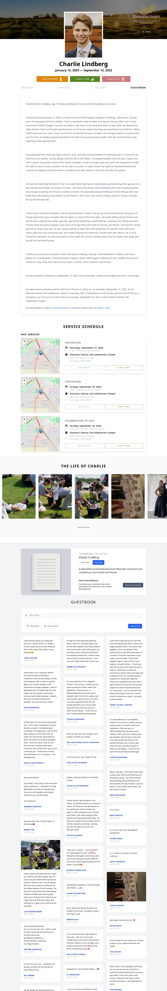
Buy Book (98, 562)
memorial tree (60, 307)
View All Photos (83, 527)
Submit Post (135, 626)
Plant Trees (124, 367)
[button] (40, 353)
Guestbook (138, 87)
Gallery (100, 87)
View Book (85, 562)
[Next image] (57, 854)
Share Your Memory (133, 585)
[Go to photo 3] (42, 867)
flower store (103, 307)
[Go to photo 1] (39, 868)
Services (64, 87)
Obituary (27, 87)
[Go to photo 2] (40, 867)
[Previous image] (23, 854)
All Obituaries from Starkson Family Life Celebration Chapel (146, 22)
